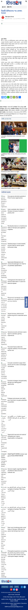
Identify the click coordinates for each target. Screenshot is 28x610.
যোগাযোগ (16, 586)
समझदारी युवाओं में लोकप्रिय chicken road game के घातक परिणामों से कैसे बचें (17, 455)
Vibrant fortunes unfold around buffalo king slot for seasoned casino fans (17, 315)
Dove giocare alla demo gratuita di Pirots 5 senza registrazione (17, 197)
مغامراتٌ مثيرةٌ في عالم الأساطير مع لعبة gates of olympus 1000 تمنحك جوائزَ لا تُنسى (17, 489)
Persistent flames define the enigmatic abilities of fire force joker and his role (17, 348)
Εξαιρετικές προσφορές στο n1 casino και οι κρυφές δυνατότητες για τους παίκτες (17, 299)
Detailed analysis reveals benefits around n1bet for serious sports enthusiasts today (16, 245)
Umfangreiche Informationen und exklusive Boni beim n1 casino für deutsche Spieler (16, 281)
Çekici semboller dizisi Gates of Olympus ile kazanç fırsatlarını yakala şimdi (16, 211)
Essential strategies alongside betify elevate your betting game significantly (17, 382)
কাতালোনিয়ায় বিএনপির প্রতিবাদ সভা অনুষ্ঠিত (10, 188)
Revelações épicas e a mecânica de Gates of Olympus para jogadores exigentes (17, 227)
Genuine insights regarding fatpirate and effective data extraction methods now (17, 470)
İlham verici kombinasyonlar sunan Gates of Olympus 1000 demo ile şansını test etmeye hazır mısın (17, 529)
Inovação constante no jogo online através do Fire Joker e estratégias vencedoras (17, 364)
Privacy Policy (5, 586)
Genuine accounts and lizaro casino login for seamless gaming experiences (17, 333)
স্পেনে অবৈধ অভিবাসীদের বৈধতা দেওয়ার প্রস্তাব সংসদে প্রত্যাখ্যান (13, 136)
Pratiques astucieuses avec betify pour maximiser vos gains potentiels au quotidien (17, 400)
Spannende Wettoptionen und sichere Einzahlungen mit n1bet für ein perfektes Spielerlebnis (17, 263)
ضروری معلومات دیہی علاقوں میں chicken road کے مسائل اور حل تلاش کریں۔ (17, 418)
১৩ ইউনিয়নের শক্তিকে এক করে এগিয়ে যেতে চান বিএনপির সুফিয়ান (13, 154)
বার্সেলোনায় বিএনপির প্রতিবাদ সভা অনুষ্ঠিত (10, 172)
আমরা (11, 586)
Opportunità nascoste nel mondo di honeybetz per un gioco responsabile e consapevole (17, 436)
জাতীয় (10, 7)
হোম (4, 7)
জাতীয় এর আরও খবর (6, 119)
